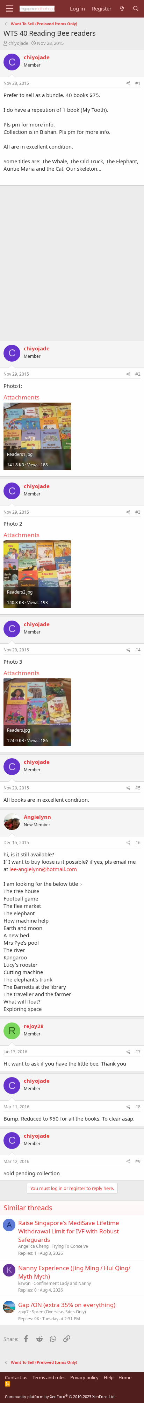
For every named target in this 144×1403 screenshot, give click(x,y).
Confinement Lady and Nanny (62, 1283)
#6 (138, 843)
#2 (138, 374)
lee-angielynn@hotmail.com (43, 868)
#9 (138, 1161)
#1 (138, 83)
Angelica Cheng (33, 1246)
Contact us (16, 1377)
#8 (138, 1107)
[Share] (128, 84)
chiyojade (18, 43)
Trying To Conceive (70, 1246)
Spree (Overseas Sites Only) (59, 1312)
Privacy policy (84, 1377)
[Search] (136, 8)
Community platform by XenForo (60, 1396)
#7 (138, 1052)
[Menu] (9, 9)
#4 (138, 650)
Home (124, 1377)
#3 (138, 512)
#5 (138, 788)
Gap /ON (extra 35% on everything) (66, 1305)
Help (109, 1377)
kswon (24, 1283)
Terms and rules (49, 1377)
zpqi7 (23, 1312)
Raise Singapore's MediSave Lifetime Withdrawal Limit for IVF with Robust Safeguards (68, 1231)
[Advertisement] (72, 259)
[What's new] (122, 8)
